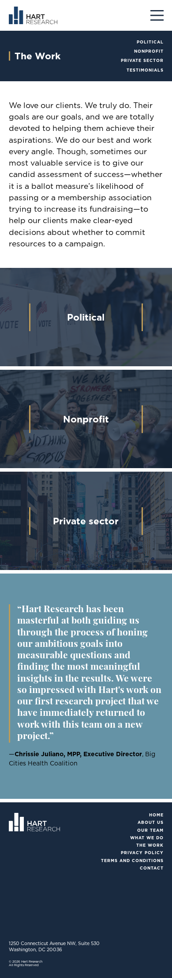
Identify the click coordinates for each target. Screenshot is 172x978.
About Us (151, 822)
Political (150, 42)
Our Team (150, 830)
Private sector (142, 60)
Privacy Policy (142, 852)
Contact (152, 868)
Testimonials (145, 70)
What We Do (147, 837)
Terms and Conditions (132, 860)
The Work (150, 845)
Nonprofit (149, 51)
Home (156, 814)
